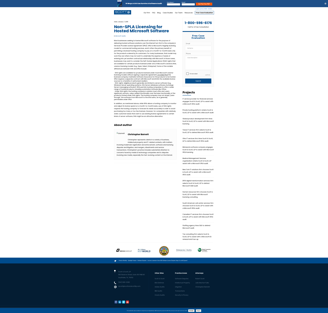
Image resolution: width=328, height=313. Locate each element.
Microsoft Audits (120, 36)
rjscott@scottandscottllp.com (129, 286)
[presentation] (198, 73)
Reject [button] (198, 310)
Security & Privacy (181, 295)
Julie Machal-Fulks (202, 283)
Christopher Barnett (202, 287)
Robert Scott (199, 279)
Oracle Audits (160, 295)
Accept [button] (191, 310)
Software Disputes (181, 279)
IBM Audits (158, 291)
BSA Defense (159, 283)
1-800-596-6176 (198, 23)
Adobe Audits (160, 287)
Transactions (180, 291)
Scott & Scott (160, 279)
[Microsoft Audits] (122, 12)
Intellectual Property (182, 283)
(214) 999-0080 (205, 9)
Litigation (178, 287)
